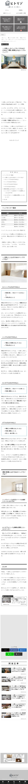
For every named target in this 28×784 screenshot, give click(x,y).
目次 (12, 172)
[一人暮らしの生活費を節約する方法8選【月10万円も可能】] (21, 28)
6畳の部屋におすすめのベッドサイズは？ (13, 188)
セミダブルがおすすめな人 (11, 184)
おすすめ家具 (5, 44)
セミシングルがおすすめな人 (12, 179)
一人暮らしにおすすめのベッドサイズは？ (14, 177)
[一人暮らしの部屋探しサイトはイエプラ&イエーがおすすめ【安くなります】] (21, 20)
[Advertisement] (14, 85)
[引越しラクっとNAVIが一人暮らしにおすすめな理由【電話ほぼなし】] (7, 28)
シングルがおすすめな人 (11, 181)
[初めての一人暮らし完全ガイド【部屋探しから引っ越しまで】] (7, 20)
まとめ (5, 199)
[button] (18, 654)
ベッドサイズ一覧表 (8, 175)
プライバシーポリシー (7, 779)
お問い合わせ (21, 779)
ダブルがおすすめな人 (10, 186)
